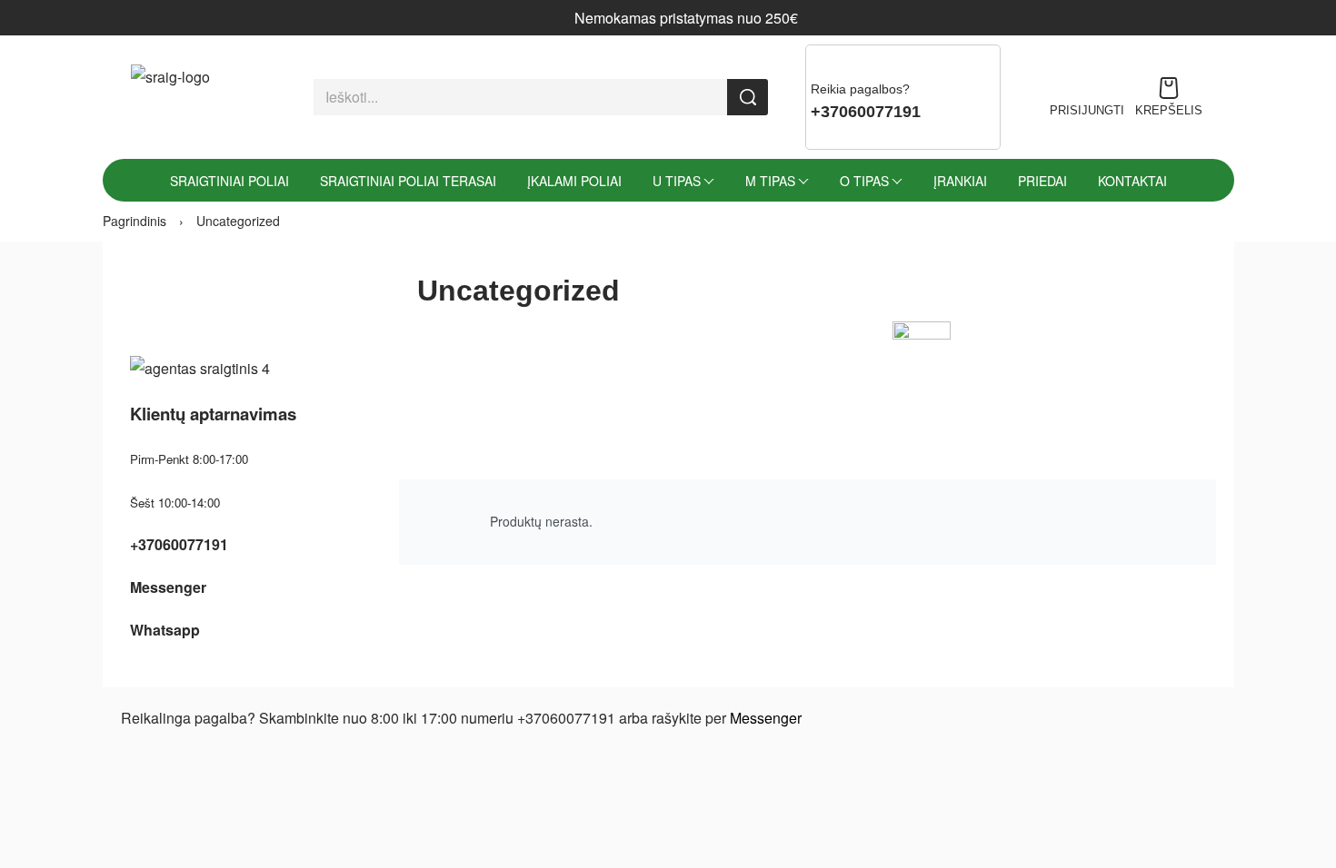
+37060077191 (179, 544)
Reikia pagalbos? (860, 89)
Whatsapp (165, 629)
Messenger (168, 587)
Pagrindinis (134, 221)
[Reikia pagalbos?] (823, 62)
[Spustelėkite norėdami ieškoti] (747, 97)
